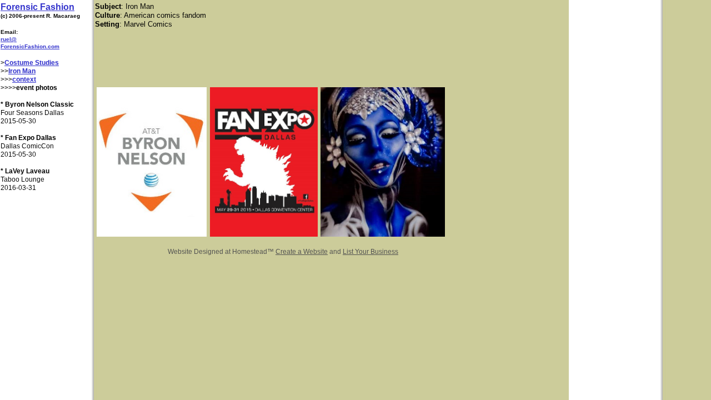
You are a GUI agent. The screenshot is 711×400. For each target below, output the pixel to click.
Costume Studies (31, 63)
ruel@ (9, 39)
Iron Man (22, 71)
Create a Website (302, 252)
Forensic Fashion (37, 7)
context (24, 79)
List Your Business (370, 252)
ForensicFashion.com (30, 46)
